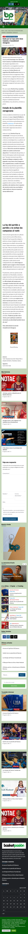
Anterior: (12, 359)
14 (17, 900)
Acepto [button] (13, 930)
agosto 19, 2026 (6, 451)
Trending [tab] (20, 586)
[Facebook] (9, 4)
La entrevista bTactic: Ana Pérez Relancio (12, 577)
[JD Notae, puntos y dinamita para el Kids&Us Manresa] (14, 382)
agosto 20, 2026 (6, 396)
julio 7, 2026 (6, 580)
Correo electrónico (18, 494)
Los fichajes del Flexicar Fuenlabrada (15, 609)
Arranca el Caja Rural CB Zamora (11, 648)
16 (24, 900)
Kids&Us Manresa (10, 389)
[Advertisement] (14, 208)
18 (7, 903)
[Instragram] (12, 4)
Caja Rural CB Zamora (14, 590)
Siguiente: (7, 365)
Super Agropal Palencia (14, 599)
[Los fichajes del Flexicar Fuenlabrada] (5, 608)
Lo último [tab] (6, 586)
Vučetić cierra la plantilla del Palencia (12, 653)
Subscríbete (14, 685)
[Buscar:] (11, 675)
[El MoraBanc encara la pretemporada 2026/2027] (14, 437)
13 (14, 900)
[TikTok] (18, 4)
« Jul (3, 913)
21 (17, 903)
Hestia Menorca (13, 615)
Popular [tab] (12, 586)
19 (10, 903)
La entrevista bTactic (7, 574)
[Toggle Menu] (3, 26)
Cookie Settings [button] (6, 930)
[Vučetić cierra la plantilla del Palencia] (5, 600)
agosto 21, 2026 (6, 715)
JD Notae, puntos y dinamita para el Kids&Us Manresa (16, 626)
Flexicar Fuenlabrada (14, 607)
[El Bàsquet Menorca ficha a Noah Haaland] (5, 616)
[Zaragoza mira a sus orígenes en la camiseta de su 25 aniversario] (14, 410)
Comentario (6, 473)
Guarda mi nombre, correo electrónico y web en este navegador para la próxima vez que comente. (13, 512)
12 (10, 900)
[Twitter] (15, 4)
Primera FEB (12, 591)
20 (14, 903)
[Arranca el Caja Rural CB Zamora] (5, 592)
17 (3, 903)
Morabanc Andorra (10, 444)
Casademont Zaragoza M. (12, 36)
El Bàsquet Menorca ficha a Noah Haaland (16, 618)
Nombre (5, 493)
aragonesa (11, 123)
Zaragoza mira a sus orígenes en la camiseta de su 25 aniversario (12, 421)
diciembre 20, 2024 (7, 45)
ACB (4, 36)
